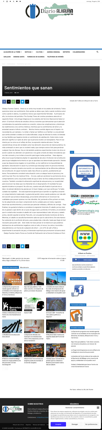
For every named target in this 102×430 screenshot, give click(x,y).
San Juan (7, 57)
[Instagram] (6, 1)
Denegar (75, 424)
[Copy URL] (27, 102)
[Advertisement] (51, 35)
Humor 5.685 (28, 313)
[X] (13, 1)
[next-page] (6, 368)
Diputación (49, 284)
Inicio (3, 64)
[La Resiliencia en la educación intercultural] (12, 326)
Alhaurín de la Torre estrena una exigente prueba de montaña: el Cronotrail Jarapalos (33, 360)
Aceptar (58, 424)
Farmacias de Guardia (35, 57)
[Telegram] (23, 102)
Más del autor (24, 267)
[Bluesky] (20, 1)
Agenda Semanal (53, 52)
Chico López (49, 356)
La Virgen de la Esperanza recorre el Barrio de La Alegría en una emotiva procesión (85, 351)
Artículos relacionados (10, 267)
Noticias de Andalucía (39, 425)
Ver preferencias (91, 424)
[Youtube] (16, 1)
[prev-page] (3, 368)
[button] (98, 408)
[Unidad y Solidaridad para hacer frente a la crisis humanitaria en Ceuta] (12, 304)
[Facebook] (3, 1)
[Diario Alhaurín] (51, 11)
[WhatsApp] (13, 102)
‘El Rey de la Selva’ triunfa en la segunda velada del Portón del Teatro (55, 336)
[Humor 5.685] (34, 304)
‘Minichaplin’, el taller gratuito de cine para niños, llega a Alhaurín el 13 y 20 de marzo (16, 259)
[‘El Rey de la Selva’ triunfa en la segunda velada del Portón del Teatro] (56, 326)
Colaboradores (79, 52)
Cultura (39, 52)
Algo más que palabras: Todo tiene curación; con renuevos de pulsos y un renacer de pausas (33, 289)
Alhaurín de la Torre (12, 52)
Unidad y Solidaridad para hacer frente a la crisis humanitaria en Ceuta (11, 314)
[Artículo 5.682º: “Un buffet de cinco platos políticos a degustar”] (56, 304)
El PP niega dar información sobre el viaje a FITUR (52, 259)
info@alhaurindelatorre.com (46, 417)
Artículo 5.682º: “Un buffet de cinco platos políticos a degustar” (55, 314)
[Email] (18, 102)
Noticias (28, 52)
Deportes (66, 52)
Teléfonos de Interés (55, 57)
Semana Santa (18, 57)
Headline (5, 356)
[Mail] (10, 1)
